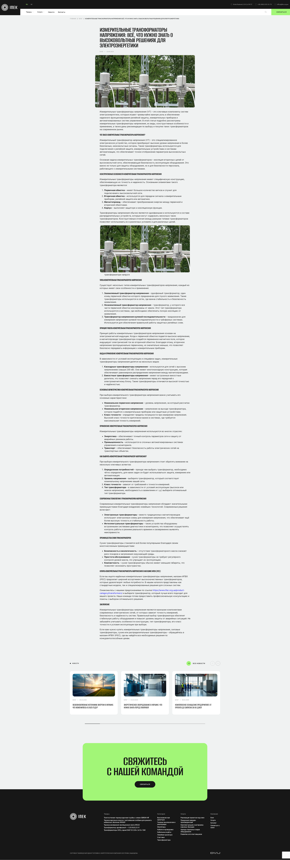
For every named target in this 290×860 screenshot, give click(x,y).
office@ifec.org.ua (282, 4)
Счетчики (160, 837)
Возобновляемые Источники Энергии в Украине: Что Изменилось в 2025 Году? (93, 706)
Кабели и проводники (165, 829)
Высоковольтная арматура (163, 819)
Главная (73, 18)
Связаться (145, 784)
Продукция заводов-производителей (188, 821)
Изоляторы (161, 827)
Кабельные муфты (164, 832)
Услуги (39, 12)
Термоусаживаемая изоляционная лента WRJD (122, 825)
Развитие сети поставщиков (191, 834)
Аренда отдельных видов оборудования (190, 830)
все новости (199, 663)
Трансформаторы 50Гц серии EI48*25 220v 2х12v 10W (125, 830)
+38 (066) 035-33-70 (264, 4)
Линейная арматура (164, 835)
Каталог (213, 823)
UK (32, 4)
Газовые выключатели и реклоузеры (166, 823)
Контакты (61, 12)
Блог (80, 18)
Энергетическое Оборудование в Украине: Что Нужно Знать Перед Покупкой (143, 706)
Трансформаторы (164, 840)
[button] (218, 663)
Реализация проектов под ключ (192, 818)
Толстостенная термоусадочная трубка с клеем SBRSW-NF (126, 818)
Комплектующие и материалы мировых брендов (192, 826)
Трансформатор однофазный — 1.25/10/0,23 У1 (122, 827)
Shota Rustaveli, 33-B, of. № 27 (242, 4)
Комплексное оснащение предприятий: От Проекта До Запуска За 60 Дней (193, 706)
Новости (51, 12)
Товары (29, 12)
